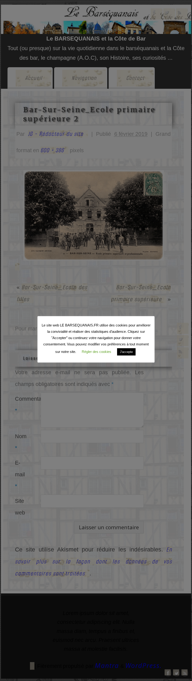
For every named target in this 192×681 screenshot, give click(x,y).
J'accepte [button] (126, 352)
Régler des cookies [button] (96, 352)
